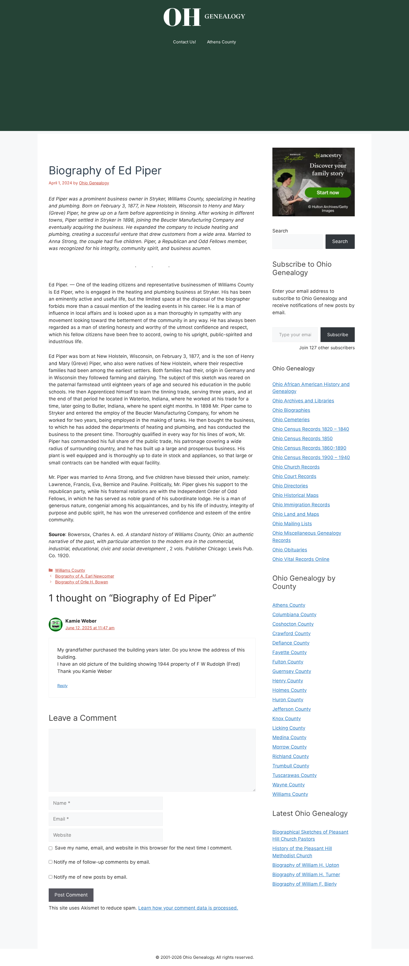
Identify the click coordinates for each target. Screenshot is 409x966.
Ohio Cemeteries (291, 419)
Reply (62, 685)
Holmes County (289, 690)
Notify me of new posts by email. (90, 877)
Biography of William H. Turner (306, 874)
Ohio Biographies (291, 410)
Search (280, 231)
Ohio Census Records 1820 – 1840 (310, 429)
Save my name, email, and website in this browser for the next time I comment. (143, 848)
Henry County (287, 680)
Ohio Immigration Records (301, 504)
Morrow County (289, 747)
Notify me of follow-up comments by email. (102, 862)
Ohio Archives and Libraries (303, 400)
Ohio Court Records (294, 476)
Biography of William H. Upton (305, 865)
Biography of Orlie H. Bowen (81, 581)
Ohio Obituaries (289, 550)
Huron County (287, 699)
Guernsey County (291, 671)
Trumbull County (290, 766)
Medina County (289, 737)
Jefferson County (291, 709)
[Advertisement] (204, 92)
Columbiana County (294, 614)
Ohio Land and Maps (295, 514)
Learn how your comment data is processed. (188, 908)
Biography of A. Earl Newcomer (84, 576)
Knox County (286, 718)
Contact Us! (184, 41)
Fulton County (287, 662)
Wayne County (288, 784)
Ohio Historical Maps (295, 495)
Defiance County (290, 643)
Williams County (70, 570)
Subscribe (337, 334)
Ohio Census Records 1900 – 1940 (311, 457)
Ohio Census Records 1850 (302, 438)
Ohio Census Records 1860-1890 (309, 448)
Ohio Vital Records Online (300, 559)
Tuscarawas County (294, 775)
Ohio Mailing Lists (292, 523)
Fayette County (289, 652)
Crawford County (291, 633)
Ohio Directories (290, 486)
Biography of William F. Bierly (304, 884)
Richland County (290, 756)
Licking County (288, 728)
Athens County (221, 41)
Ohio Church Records (296, 467)
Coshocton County (293, 624)
